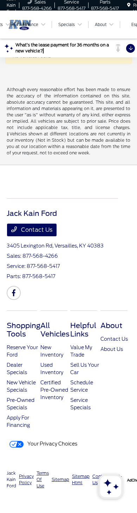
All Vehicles (55, 329)
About (111, 325)
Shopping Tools (23, 329)
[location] (128, 5)
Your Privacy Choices (51, 444)
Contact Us (36, 229)
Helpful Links (83, 329)
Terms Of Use (43, 479)
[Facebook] (14, 293)
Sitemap (60, 479)
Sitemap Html (81, 479)
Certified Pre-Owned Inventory (54, 390)
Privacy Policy (26, 479)
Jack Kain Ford (11, 479)
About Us (111, 349)
